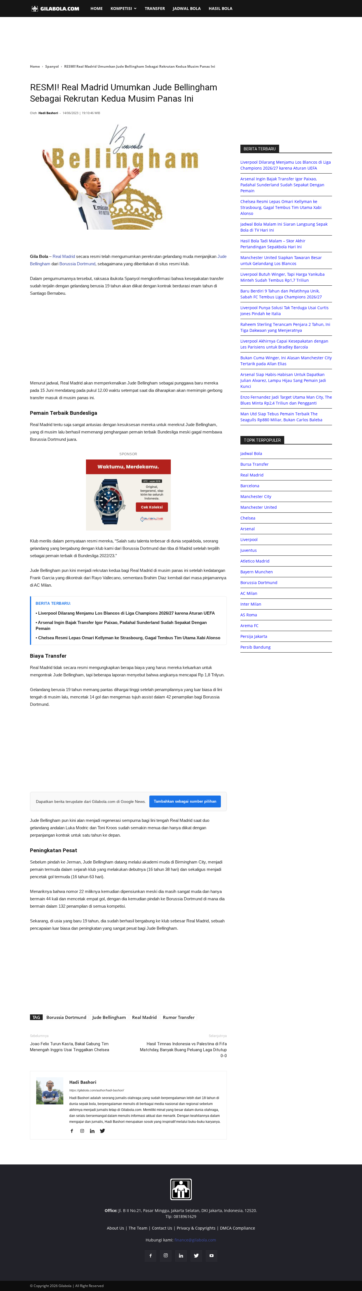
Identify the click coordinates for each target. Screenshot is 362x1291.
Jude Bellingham (109, 1017)
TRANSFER (155, 8)
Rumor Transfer (179, 1017)
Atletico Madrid (255, 561)
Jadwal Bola (251, 453)
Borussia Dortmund (77, 263)
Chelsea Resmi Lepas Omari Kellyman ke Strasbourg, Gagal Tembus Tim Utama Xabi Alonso (281, 207)
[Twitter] (104, 1131)
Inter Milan (250, 604)
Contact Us (162, 1228)
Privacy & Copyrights (196, 1228)
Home (35, 66)
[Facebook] (74, 1131)
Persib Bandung (255, 647)
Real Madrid (64, 256)
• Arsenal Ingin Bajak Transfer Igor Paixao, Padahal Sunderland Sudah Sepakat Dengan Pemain (121, 625)
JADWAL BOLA (187, 8)
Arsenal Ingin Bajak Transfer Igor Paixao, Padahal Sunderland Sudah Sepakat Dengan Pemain (282, 184)
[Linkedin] (94, 1131)
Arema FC (249, 625)
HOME (96, 8)
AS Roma (248, 614)
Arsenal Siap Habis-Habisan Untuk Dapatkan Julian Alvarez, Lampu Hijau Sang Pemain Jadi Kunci (283, 380)
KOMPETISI (121, 8)
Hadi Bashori (48, 113)
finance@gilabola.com (195, 1240)
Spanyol (52, 66)
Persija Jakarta (253, 636)
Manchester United (258, 507)
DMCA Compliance (237, 1228)
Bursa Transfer (254, 464)
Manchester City (255, 496)
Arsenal (247, 528)
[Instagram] (84, 1131)
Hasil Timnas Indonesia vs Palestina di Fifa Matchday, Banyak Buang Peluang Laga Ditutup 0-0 (183, 1049)
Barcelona (249, 485)
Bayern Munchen (256, 571)
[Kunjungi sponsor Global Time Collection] (128, 495)
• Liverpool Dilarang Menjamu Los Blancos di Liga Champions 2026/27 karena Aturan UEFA (125, 613)
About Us (115, 1228)
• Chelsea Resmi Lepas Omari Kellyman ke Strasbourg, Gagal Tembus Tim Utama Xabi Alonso (128, 637)
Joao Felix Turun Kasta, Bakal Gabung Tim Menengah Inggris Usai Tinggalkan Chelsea (69, 1046)
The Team (138, 1228)
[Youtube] (211, 1256)
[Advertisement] (181, 41)
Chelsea (247, 518)
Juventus (248, 550)
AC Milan (248, 593)
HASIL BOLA (220, 8)
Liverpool (249, 539)
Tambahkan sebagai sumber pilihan (185, 801)
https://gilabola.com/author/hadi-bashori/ (96, 1090)
